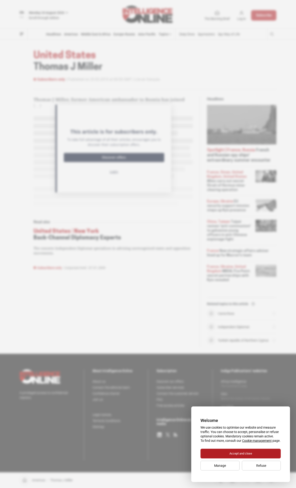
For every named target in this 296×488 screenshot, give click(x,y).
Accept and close (240, 453)
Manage (220, 465)
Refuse (261, 465)
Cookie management (257, 440)
